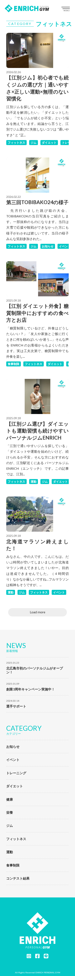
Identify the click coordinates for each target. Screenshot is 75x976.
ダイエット (49, 142)
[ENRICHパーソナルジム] (27, 8)
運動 (33, 481)
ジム (33, 142)
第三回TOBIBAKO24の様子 (37, 202)
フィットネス (16, 142)
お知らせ (48, 246)
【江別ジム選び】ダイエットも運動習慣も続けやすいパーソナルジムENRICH (37, 431)
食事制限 (13, 364)
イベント (65, 246)
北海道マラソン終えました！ (37, 544)
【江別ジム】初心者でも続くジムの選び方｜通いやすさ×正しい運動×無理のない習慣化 (37, 87)
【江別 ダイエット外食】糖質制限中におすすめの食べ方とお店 (37, 313)
